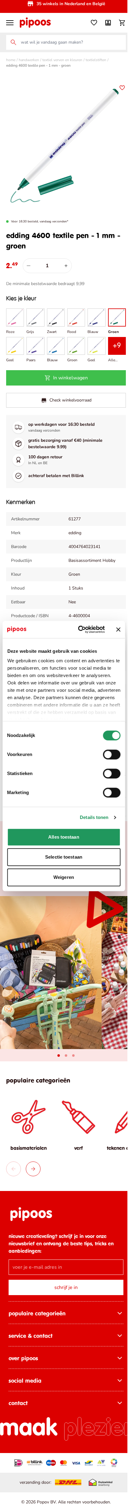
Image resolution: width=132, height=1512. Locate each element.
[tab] (58, 1055)
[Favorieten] (94, 22)
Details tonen (94, 817)
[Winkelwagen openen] (122, 22)
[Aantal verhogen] (66, 265)
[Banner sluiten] (118, 629)
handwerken (29, 59)
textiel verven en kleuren (62, 59)
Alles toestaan (63, 837)
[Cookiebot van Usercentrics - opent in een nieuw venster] (79, 629)
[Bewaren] (122, 88)
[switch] (111, 754)
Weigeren (63, 877)
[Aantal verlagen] (28, 265)
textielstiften (96, 59)
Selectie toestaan (63, 857)
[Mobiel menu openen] (10, 22)
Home (10, 59)
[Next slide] (33, 1168)
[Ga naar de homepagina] (35, 22)
